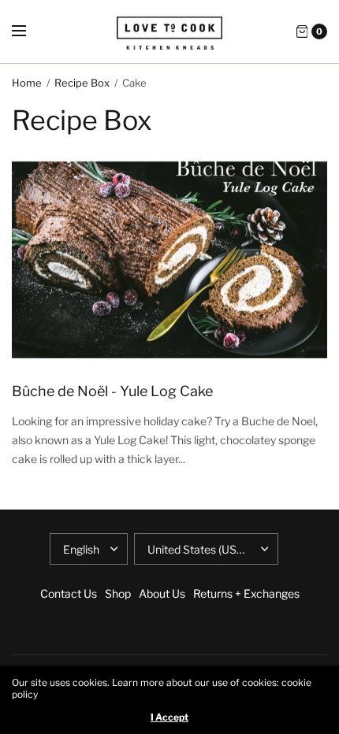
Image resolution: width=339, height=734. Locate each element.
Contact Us (68, 593)
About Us (162, 593)
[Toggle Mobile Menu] (29, 31)
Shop (118, 593)
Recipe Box (82, 82)
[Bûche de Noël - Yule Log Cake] (169, 259)
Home (27, 82)
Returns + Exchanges (246, 593)
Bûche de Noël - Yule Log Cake (112, 391)
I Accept (169, 717)
